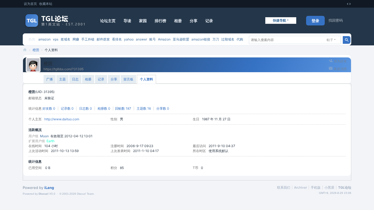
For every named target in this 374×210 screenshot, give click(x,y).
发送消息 (340, 69)
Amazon (164, 39)
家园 (143, 20)
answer (141, 39)
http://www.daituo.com (61, 119)
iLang (49, 187)
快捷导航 (279, 20)
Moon (44, 136)
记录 (209, 20)
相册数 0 (103, 108)
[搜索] (346, 40)
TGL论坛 (344, 187)
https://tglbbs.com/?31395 (64, 69)
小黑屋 (329, 187)
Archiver (300, 187)
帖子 (330, 40)
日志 (75, 79)
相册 (178, 20)
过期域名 (227, 39)
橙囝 (36, 50)
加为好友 (340, 61)
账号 (152, 39)
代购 (240, 39)
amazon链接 (200, 39)
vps (55, 39)
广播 (49, 79)
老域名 (65, 39)
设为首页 (30, 4)
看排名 (117, 39)
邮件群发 (103, 39)
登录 (315, 20)
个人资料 (146, 79)
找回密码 (336, 20)
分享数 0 (162, 108)
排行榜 (160, 20)
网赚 (76, 39)
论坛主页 (108, 20)
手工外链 (87, 39)
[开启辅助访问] (343, 3)
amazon (44, 39)
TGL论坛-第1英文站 (25, 50)
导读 (127, 20)
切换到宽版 (348, 3)
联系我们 (283, 187)
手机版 (316, 187)
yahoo (129, 39)
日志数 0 (85, 108)
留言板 (128, 79)
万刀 (215, 39)
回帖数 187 (123, 108)
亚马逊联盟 (181, 39)
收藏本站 (45, 4)
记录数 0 (67, 108)
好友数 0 (48, 108)
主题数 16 (144, 108)
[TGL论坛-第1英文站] (56, 20)
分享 (193, 20)
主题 (62, 79)
